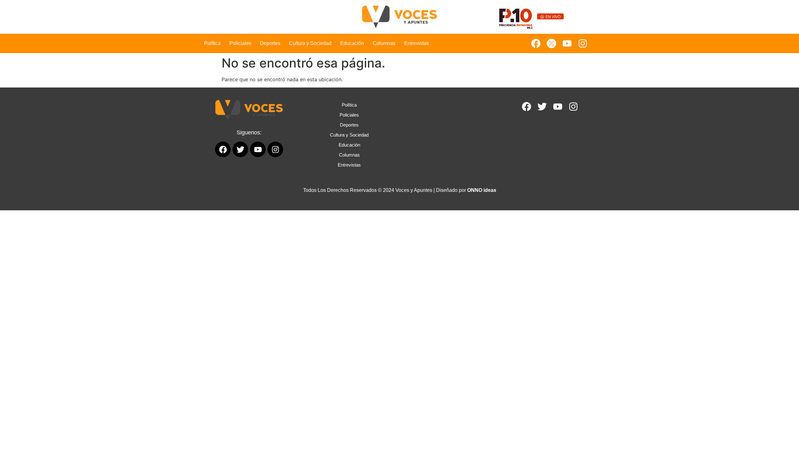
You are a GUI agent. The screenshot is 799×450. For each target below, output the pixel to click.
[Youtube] (567, 43)
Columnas (384, 43)
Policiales (240, 43)
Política (212, 43)
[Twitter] (542, 106)
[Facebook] (535, 43)
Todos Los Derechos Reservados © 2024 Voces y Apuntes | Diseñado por (399, 190)
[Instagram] (582, 43)
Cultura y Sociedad (310, 43)
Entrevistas (416, 43)
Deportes (270, 43)
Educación (352, 43)
